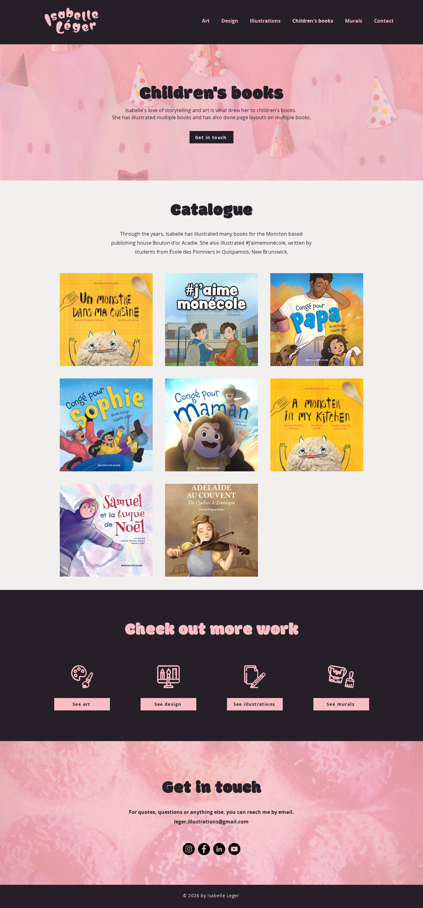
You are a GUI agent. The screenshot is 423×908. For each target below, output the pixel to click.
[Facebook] (204, 849)
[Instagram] (189, 849)
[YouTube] (234, 849)
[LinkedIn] (219, 849)
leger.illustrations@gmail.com (211, 821)
